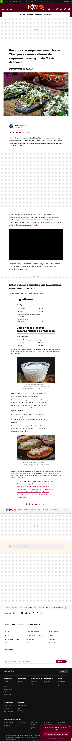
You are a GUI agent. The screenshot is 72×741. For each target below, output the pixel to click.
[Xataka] (1, 1)
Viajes (22, 15)
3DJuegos (20, 681)
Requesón (54, 509)
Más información (23, 739)
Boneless (60, 607)
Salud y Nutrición (10, 635)
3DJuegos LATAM (22, 722)
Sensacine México (34, 723)
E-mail (32, 69)
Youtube (61, 9)
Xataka (6, 681)
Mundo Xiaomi (8, 694)
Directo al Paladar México (48, 723)
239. (41, 294)
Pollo (6, 643)
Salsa (28, 643)
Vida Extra (20, 684)
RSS (29, 612)
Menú (3, 9)
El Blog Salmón (21, 705)
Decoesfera (7, 708)
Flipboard (29, 69)
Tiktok (69, 9)
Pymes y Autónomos (20, 709)
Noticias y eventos (32, 631)
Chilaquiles (22, 607)
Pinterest (49, 9)
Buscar (11, 9)
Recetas (38, 15)
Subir (62, 671)
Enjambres (30, 639)
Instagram (57, 9)
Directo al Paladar (47, 682)
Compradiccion (8, 711)
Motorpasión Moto (61, 684)
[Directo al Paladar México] (36, 7)
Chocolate (52, 643)
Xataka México (8, 722)
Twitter (27, 69)
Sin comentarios (16, 69)
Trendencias (7, 705)
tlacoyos (45, 138)
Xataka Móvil (8, 684)
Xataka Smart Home (8, 690)
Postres (47, 15)
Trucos (30, 15)
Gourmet (7, 631)
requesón (34, 225)
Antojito (45, 509)
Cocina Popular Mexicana (32, 509)
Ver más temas (9, 649)
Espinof (33, 684)
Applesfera (7, 686)
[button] (20, 125)
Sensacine (34, 681)
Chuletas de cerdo (50, 607)
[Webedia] (9, 671)
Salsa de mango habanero (35, 607)
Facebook (53, 9)
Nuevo (7, 9)
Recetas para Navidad (11, 639)
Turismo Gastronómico (34, 635)
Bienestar (52, 639)
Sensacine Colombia (34, 728)
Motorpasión (61, 681)
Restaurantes (53, 631)
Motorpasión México (61, 723)
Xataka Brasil (8, 725)
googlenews (65, 9)
